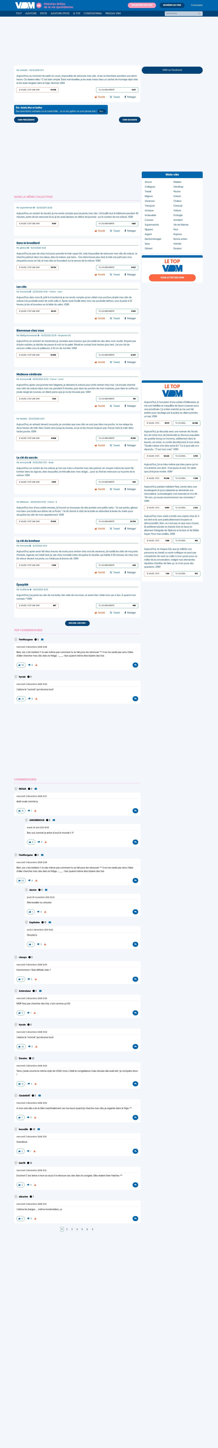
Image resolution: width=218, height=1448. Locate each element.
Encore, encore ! (77, 623)
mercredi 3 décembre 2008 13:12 (31, 1170)
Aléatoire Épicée (60, 13)
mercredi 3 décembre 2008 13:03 (31, 1066)
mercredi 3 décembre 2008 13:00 (31, 684)
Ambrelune (25, 991)
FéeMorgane (26, 640)
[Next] (92, 1229)
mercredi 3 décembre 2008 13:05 (31, 1103)
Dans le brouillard (28, 243)
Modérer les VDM (172, 5)
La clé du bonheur (28, 541)
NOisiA (23, 789)
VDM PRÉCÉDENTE (26, 120)
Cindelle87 (25, 1096)
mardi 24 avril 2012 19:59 (38, 828)
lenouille (23, 1129)
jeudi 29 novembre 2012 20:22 (41, 897)
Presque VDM (113, 13)
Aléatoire (31, 13)
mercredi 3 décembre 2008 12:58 (31, 647)
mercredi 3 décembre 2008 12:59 (31, 965)
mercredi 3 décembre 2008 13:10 (31, 1137)
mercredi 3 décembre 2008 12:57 (31, 796)
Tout (19, 13)
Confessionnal (93, 13)
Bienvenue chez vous (30, 330)
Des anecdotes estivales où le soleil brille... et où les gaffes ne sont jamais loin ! (60, 110)
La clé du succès (27, 457)
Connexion (197, 5)
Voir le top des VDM (172, 278)
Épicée (43, 13)
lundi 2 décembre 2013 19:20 (40, 930)
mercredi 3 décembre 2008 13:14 (31, 1204)
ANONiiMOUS (37, 820)
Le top (76, 13)
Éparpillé (22, 584)
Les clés (21, 287)
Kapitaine (34, 922)
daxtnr (33, 890)
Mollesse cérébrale (29, 374)
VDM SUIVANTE (129, 120)
